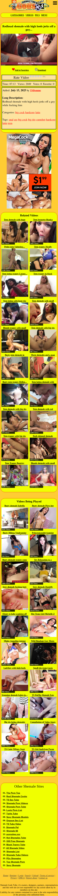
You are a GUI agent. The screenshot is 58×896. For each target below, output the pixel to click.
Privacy (14, 878)
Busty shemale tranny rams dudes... (14, 560)
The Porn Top (13, 793)
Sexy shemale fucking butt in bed (14, 587)
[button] (29, 49)
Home (5, 875)
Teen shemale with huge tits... (14, 220)
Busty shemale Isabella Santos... (14, 506)
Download (42, 70)
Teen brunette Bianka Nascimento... (43, 220)
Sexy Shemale (13, 865)
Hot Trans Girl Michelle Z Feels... (43, 614)
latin (37, 112)
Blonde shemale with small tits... (43, 463)
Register (13, 875)
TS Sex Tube (12, 800)
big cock (20, 112)
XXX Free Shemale (15, 841)
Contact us (43, 878)
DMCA (22, 878)
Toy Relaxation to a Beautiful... (43, 560)
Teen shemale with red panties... (43, 409)
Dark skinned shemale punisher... (43, 436)
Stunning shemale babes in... (15, 695)
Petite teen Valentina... (14, 247)
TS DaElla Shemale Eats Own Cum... (43, 695)
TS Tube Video (13, 824)
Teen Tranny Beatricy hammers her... (14, 463)
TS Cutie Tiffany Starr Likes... (14, 749)
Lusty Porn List (14, 810)
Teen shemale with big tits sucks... (43, 328)
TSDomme (35, 90)
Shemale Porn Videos (17, 803)
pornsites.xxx (13, 834)
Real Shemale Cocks (16, 796)
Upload (35, 875)
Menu (44, 15)
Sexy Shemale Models (17, 817)
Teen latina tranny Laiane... (14, 274)
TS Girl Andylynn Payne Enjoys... (43, 749)
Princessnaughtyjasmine (43, 533)
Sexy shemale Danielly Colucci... (43, 587)
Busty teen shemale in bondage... (14, 355)
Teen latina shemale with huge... (43, 382)
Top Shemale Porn (15, 862)
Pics (37, 15)
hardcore (30, 112)
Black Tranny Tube (15, 844)
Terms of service (47, 875)
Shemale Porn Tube (16, 807)
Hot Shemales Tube (16, 838)
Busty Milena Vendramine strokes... (14, 533)
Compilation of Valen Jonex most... (42, 722)
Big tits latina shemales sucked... (14, 722)
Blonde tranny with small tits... (14, 328)
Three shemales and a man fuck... (43, 355)
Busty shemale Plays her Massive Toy (43, 506)
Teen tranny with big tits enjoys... (14, 436)
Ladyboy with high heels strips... (15, 668)
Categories (17, 15)
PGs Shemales (13, 858)
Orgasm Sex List (14, 820)
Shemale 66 (12, 831)
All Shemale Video (15, 848)
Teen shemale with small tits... (43, 301)
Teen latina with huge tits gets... (14, 301)
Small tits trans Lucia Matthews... (43, 668)
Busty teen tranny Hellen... (15, 382)
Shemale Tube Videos (17, 855)
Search (28, 875)
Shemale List (12, 851)
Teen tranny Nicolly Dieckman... (43, 247)
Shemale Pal (12, 827)
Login (20, 875)
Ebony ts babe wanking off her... (15, 614)
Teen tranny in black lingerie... (42, 274)
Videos (29, 15)
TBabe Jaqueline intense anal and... (15, 641)
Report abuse (31, 878)
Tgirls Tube (12, 813)
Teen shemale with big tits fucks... (14, 409)
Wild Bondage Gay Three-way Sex (43, 641)
